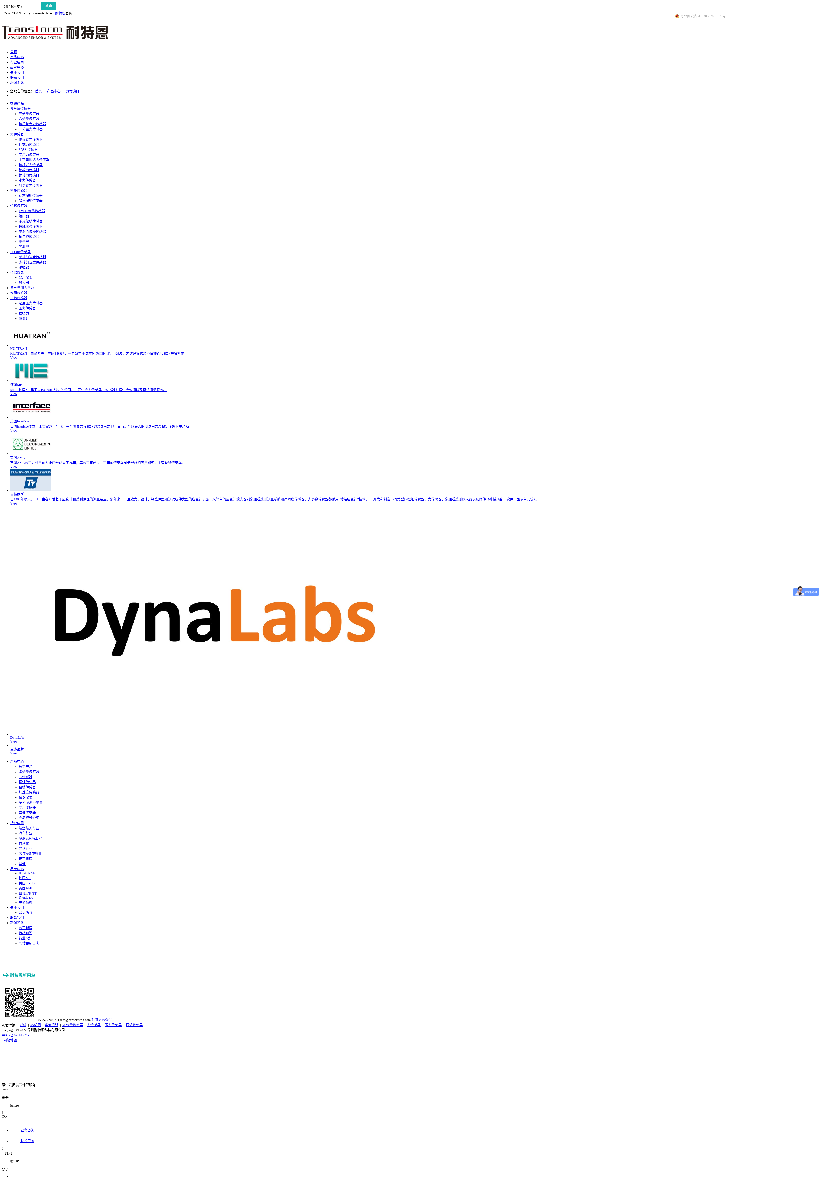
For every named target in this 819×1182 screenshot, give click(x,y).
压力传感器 (27, 308)
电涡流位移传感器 (32, 231)
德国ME (16, 385)
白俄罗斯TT (19, 494)
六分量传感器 (29, 119)
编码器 (24, 216)
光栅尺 (24, 247)
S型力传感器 (28, 149)
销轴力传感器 (29, 175)
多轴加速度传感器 (32, 262)
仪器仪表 (17, 272)
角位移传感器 (29, 236)
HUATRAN (18, 348)
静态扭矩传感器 (31, 201)
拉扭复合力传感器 (32, 124)
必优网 (35, 1025)
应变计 (24, 318)
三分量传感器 (29, 114)
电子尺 (24, 242)
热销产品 (17, 103)
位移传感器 (18, 206)
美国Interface (19, 421)
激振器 (24, 267)
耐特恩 (60, 13)
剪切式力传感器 (31, 185)
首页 (13, 52)
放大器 (24, 282)
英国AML (17, 458)
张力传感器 (27, 180)
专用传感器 (18, 293)
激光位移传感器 (31, 221)
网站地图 (9, 1040)
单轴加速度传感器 (32, 257)
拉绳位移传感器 (31, 226)
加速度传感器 (20, 252)
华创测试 (51, 1025)
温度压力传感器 (31, 303)
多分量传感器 (20, 108)
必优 (23, 1025)
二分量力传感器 (31, 129)
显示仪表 (25, 277)
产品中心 (54, 91)
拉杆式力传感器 (31, 165)
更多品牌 (17, 749)
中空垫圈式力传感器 (34, 160)
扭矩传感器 (18, 190)
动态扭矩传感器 (31, 195)
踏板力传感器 (29, 170)
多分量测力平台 (22, 288)
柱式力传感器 (29, 144)
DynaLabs (17, 737)
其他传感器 (18, 298)
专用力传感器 (29, 155)
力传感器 (72, 91)
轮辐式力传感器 (31, 139)
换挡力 (24, 313)
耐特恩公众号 (101, 1020)
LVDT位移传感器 (32, 211)
